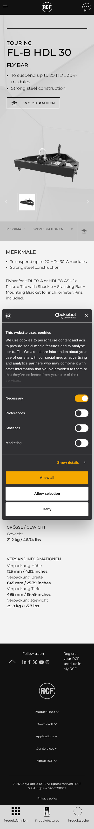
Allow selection (47, 493)
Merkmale (16, 229)
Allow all (47, 478)
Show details (68, 462)
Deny (47, 509)
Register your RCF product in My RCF (72, 661)
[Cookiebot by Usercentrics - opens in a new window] (57, 316)
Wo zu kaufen (39, 103)
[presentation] (6, 201)
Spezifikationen (48, 229)
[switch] (81, 413)
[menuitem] (47, 798)
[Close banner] (86, 315)
